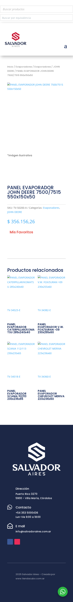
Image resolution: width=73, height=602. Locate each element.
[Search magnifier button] (70, 18)
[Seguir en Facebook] (10, 542)
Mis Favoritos (21, 232)
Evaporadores (51, 207)
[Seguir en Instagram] (17, 542)
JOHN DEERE (14, 212)
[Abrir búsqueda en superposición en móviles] (36, 9)
